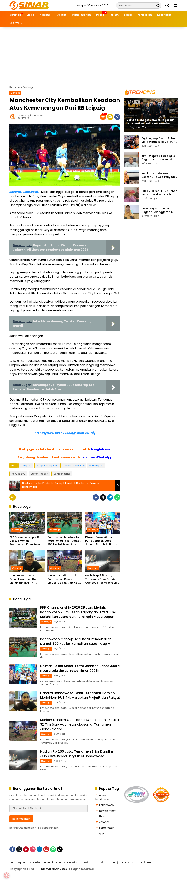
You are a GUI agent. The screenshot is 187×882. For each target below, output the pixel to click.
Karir (86, 862)
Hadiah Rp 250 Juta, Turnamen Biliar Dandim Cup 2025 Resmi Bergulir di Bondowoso (101, 579)
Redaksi (22, 116)
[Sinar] (29, 5)
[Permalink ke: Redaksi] (13, 117)
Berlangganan (21, 819)
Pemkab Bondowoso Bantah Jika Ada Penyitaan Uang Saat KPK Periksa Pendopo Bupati (159, 175)
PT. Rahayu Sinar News (51, 869)
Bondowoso (106, 805)
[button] (157, 5)
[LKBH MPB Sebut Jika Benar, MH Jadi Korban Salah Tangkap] (131, 194)
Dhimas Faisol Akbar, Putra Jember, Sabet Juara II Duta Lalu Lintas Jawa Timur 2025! (101, 540)
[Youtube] (46, 849)
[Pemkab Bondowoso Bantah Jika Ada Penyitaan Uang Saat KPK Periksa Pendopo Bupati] (131, 177)
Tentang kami (18, 862)
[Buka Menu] (175, 5)
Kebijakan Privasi (122, 862)
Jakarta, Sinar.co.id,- (24, 192)
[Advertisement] (93, 54)
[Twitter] (103, 497)
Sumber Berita (62, 473)
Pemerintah (106, 828)
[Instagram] (33, 849)
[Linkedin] (39, 849)
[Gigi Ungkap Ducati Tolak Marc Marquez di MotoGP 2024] (131, 142)
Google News (100, 449)
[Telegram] (110, 497)
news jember (107, 811)
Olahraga (15, 92)
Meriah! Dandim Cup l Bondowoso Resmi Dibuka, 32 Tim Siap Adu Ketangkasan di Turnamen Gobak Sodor (63, 579)
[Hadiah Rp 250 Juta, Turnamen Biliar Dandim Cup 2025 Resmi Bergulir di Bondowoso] (102, 561)
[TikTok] (60, 849)
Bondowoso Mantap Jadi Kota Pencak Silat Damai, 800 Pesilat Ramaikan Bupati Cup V (64, 540)
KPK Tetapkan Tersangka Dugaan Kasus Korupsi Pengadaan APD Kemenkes (159, 157)
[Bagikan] (117, 117)
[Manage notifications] (6, 875)
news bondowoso (102, 797)
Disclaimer (145, 862)
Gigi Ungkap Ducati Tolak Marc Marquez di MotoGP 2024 (158, 140)
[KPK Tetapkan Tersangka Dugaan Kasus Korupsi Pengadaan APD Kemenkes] (131, 159)
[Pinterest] (26, 849)
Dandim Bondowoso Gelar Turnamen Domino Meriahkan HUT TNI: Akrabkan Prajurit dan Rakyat (25, 579)
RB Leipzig (98, 465)
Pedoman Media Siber (47, 862)
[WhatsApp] (117, 497)
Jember (104, 822)
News (102, 816)
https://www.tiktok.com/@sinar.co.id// (65, 433)
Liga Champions (48, 465)
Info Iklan (100, 862)
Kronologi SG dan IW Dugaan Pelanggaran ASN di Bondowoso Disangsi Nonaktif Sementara (159, 210)
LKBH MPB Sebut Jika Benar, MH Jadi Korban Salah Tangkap (159, 193)
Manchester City (75, 465)
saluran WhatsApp (97, 457)
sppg (102, 833)
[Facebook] (96, 497)
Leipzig (27, 465)
